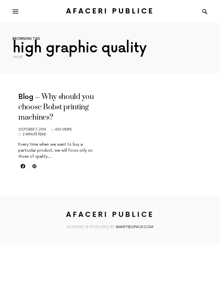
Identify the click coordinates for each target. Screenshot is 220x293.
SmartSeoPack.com (134, 227)
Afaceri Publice (110, 11)
